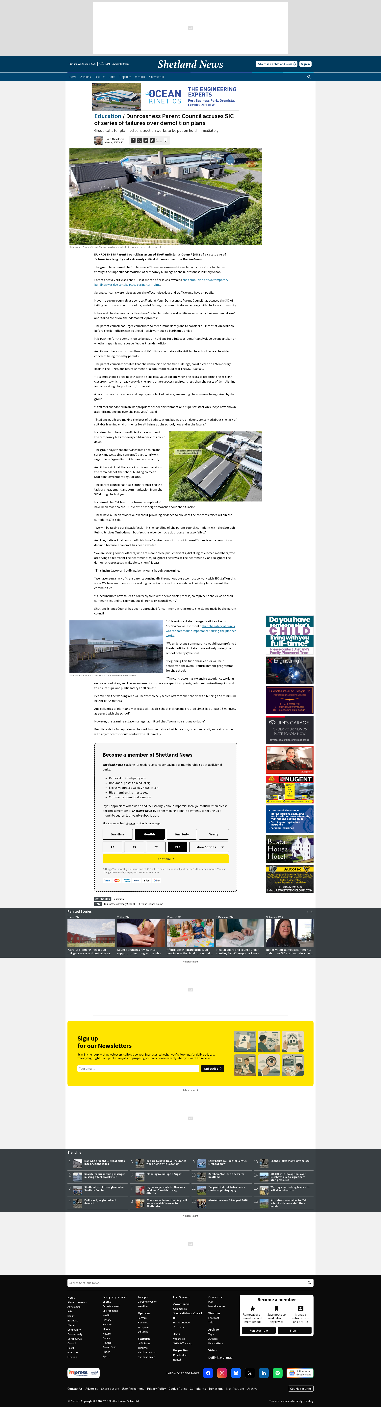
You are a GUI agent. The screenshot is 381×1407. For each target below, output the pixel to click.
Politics (107, 1342)
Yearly (213, 834)
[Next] (312, 912)
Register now (259, 1330)
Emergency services (115, 1297)
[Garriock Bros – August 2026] (290, 789)
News (71, 1297)
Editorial (143, 1331)
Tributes (143, 1348)
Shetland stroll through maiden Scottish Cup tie (104, 1188)
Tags (211, 1334)
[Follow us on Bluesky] (236, 1373)
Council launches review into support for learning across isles (139, 951)
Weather (143, 1306)
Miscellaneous (216, 1306)
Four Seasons (181, 1297)
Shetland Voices (147, 1352)
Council (71, 1343)
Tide (211, 1322)
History (107, 1320)
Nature (107, 1333)
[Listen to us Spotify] (278, 1373)
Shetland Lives (146, 1357)
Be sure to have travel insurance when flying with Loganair (166, 1162)
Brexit (70, 1316)
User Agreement (133, 1389)
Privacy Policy (156, 1389)
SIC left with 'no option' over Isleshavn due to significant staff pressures (287, 1177)
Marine (107, 1329)
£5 (134, 847)
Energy (107, 1301)
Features (144, 1338)
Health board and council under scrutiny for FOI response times (237, 951)
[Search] (309, 77)
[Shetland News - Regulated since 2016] (83, 1373)
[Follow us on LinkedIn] (264, 1373)
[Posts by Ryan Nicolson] (98, 140)
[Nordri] (290, 670)
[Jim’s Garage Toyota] (290, 730)
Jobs (176, 1334)
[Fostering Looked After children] (290, 617)
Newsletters (215, 1343)
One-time (117, 834)
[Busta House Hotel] (290, 849)
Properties (180, 1350)
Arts (69, 1311)
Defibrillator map (220, 1357)
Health (106, 1315)
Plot (210, 1301)
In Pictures (144, 1343)
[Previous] (308, 912)
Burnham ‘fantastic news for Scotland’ (226, 1175)
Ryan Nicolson (114, 139)
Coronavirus (74, 1338)
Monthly (150, 834)
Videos (213, 1350)
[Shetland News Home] (190, 71)
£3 (112, 847)
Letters (142, 1318)
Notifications (235, 1389)
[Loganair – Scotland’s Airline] (290, 760)
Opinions (144, 1313)
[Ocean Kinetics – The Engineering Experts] (165, 97)
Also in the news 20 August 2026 (227, 1200)
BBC (175, 1318)
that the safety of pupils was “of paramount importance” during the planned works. (201, 630)
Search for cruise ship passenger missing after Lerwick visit (104, 1175)
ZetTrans (178, 1327)
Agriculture (74, 1307)
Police (106, 1338)
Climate (71, 1325)
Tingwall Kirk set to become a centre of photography (226, 1188)
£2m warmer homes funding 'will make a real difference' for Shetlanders (166, 1203)
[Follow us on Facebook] (208, 1373)
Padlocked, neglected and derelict (100, 1201)
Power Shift (109, 1347)
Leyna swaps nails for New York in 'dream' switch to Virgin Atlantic (165, 1190)
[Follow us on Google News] (300, 1373)
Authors (213, 1338)
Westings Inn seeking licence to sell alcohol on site (289, 1188)
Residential (180, 1355)
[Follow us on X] (250, 1373)
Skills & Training (182, 1343)
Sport (106, 1356)
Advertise (92, 1389)
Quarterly (182, 834)
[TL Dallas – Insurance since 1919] (290, 819)
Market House (181, 1322)
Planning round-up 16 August (164, 1174)
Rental (177, 1359)
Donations (216, 1389)
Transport (143, 1297)
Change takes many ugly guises (290, 1161)
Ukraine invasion (147, 1301)
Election (72, 1357)
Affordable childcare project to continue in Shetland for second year (188, 953)
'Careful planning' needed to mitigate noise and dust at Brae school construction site (88, 953)
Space (106, 1352)
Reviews (143, 1322)
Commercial (181, 1304)
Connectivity (74, 1334)
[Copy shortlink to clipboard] (152, 140)
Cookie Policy (178, 1389)
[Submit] (309, 1283)
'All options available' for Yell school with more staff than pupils (288, 1203)
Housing (107, 1324)
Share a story (110, 1389)
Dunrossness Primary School (119, 904)
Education (107, 116)
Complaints (198, 1389)
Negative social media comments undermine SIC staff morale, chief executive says (288, 953)
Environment (110, 1310)
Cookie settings (301, 1389)
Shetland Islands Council (151, 904)
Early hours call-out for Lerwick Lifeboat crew (227, 1162)
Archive (213, 1329)
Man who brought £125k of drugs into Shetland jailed (104, 1162)
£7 (156, 847)
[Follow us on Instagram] (222, 1373)
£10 (177, 847)
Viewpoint (144, 1327)
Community (74, 1329)
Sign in (305, 64)
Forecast (213, 1318)
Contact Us (75, 1389)
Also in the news (77, 1302)
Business (72, 1320)
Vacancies (179, 1338)
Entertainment (111, 1306)
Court (70, 1348)
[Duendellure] (290, 700)
